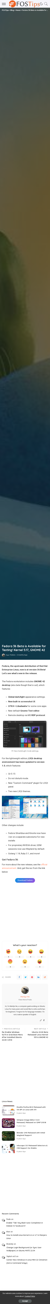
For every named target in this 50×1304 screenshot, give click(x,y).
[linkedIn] (38, 977)
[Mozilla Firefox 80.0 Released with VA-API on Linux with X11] (8, 1110)
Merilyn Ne (25, 997)
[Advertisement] (25, 913)
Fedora (12, 655)
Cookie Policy (30, 1296)
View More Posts (25, 1000)
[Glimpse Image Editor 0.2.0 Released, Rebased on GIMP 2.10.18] (8, 1123)
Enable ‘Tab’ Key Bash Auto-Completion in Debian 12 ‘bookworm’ (24, 1224)
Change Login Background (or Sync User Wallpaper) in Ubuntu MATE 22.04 (24, 1249)
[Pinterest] (32, 977)
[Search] (45, 4)
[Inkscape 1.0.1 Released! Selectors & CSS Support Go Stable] (8, 1149)
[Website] (40, 1020)
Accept (25, 1301)
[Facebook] (19, 977)
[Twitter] (25, 977)
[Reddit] (44, 977)
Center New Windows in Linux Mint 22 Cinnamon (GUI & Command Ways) (26, 1261)
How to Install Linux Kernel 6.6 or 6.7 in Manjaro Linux (26, 1236)
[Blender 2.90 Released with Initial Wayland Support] (8, 1136)
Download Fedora (25, 880)
